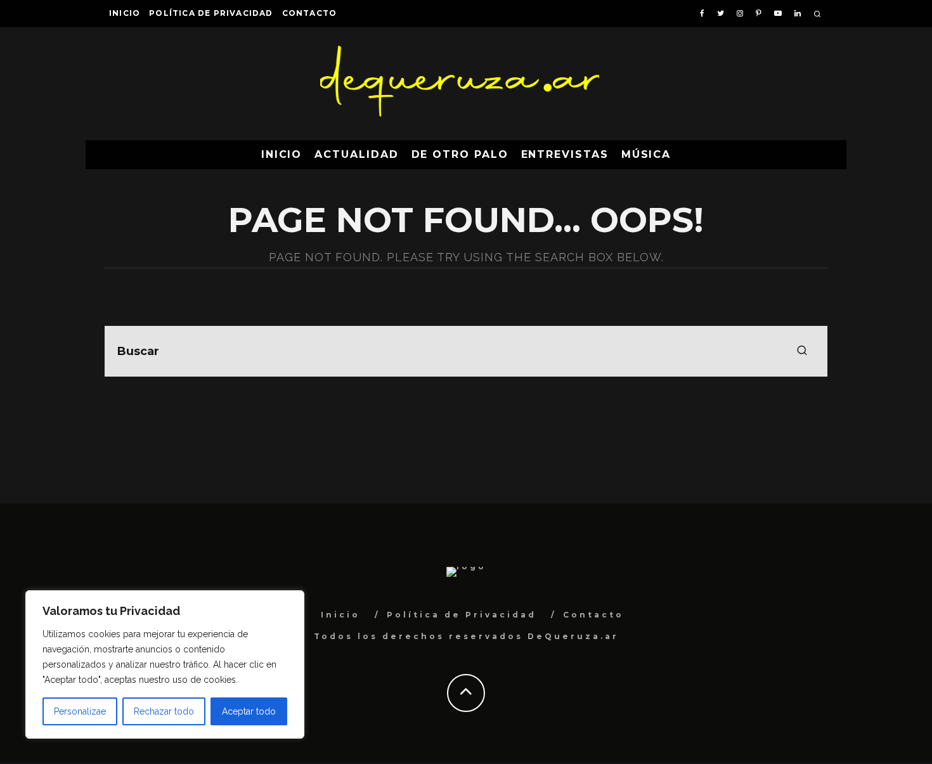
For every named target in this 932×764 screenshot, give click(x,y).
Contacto (309, 13)
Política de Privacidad (211, 13)
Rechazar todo (164, 711)
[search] (802, 351)
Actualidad (356, 154)
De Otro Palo (459, 154)
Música (646, 154)
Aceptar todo (249, 711)
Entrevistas (565, 154)
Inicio (124, 13)
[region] (164, 664)
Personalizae (80, 711)
